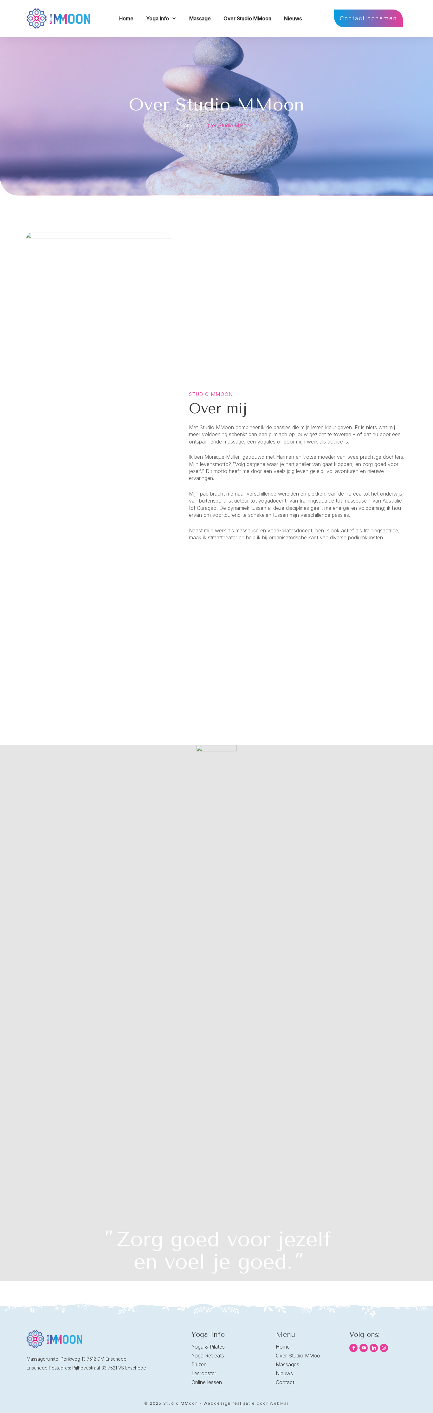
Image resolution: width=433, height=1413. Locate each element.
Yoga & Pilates (208, 1346)
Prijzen (199, 1364)
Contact (285, 1382)
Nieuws (284, 1373)
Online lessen (206, 1382)
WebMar (279, 1403)
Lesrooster (203, 1373)
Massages (287, 1364)
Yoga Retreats (207, 1355)
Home (283, 1346)
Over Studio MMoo (298, 1355)
